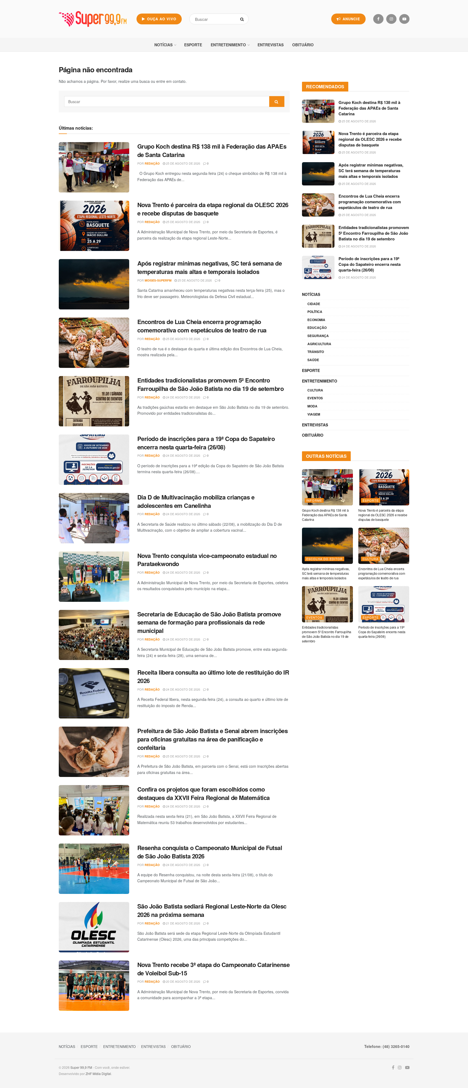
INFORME (314, 500)
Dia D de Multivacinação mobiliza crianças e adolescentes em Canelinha (196, 501)
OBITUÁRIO (303, 44)
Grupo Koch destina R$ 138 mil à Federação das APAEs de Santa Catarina (212, 150)
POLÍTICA (314, 311)
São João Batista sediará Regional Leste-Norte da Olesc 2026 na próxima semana (212, 910)
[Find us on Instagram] (391, 19)
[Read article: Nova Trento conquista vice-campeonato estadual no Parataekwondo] (94, 576)
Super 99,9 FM (81, 1067)
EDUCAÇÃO (317, 327)
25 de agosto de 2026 (182, 163)
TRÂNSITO (315, 351)
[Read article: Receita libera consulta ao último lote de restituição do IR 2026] (94, 693)
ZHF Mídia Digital (98, 1073)
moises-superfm (158, 280)
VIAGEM (313, 414)
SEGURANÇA (318, 335)
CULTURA (315, 390)
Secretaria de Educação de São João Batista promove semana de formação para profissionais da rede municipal (209, 622)
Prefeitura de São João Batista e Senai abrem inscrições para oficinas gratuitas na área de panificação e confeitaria (212, 739)
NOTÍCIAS (163, 44)
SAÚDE (313, 359)
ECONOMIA (316, 319)
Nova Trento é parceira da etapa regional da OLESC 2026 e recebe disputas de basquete (212, 208)
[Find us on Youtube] (404, 19)
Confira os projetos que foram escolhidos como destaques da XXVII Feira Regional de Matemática (203, 793)
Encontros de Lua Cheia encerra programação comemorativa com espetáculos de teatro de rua (201, 325)
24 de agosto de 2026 (182, 397)
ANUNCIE (350, 18)
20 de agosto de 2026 (182, 981)
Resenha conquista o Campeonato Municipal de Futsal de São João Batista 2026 (209, 851)
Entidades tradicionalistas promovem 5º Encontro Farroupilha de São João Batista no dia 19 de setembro (210, 384)
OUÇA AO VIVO (161, 18)
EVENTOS (315, 398)
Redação (152, 163)
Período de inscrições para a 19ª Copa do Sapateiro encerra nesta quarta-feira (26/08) (206, 442)
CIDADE (313, 303)
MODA (312, 406)
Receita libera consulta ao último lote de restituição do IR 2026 (213, 676)
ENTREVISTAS (271, 44)
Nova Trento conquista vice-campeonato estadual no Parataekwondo (207, 559)
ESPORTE (193, 44)
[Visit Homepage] (92, 19)
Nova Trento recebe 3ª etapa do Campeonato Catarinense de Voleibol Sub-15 (213, 968)
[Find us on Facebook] (378, 19)
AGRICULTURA (319, 343)
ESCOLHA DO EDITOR (324, 559)
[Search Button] (243, 19)
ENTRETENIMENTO (228, 44)
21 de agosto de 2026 (182, 923)
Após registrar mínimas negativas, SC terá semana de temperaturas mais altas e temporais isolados (209, 267)
